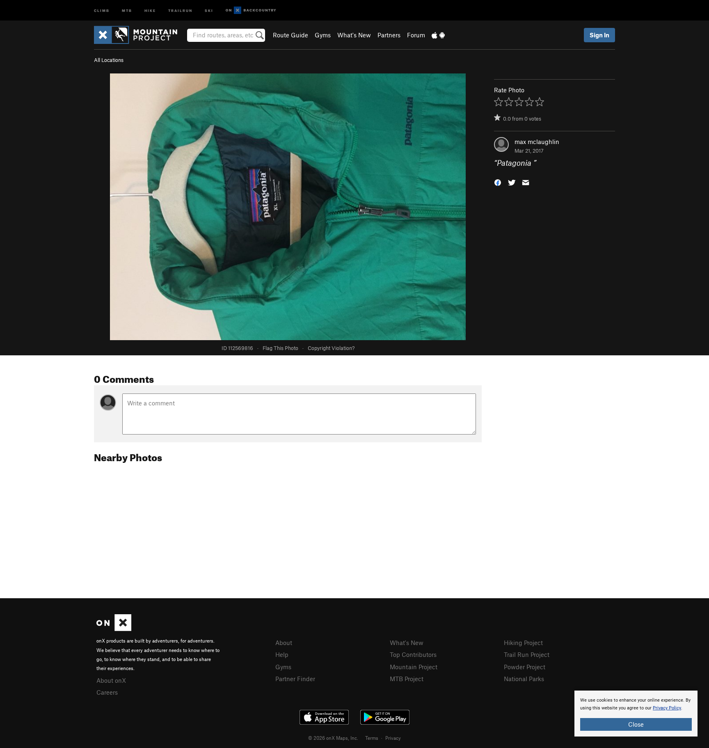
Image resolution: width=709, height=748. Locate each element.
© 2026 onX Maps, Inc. (333, 738)
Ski (209, 10)
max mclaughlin (537, 141)
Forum (416, 35)
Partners (388, 35)
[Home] (139, 35)
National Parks (524, 678)
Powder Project (524, 666)
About (283, 642)
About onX (111, 680)
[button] (497, 182)
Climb (102, 10)
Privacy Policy (667, 708)
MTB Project (406, 678)
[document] (636, 713)
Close (636, 724)
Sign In (599, 35)
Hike (150, 10)
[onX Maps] (113, 628)
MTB (127, 10)
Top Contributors (413, 654)
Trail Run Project (526, 654)
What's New (354, 35)
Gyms (323, 35)
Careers (107, 692)
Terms (371, 738)
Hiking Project (523, 642)
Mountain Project (413, 666)
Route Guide (290, 35)
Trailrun (180, 10)
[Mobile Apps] (438, 35)
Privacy (393, 738)
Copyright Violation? (331, 348)
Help (281, 654)
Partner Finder (295, 678)
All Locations (109, 60)
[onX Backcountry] (251, 10)
